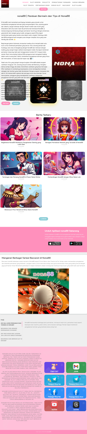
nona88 (25, 2)
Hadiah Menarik (78, 2)
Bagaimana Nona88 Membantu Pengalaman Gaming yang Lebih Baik (21, 143)
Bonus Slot (56, 5)
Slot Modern (35, 2)
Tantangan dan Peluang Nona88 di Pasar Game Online (21, 177)
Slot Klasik (76, 5)
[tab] (11, 324)
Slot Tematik (28, 5)
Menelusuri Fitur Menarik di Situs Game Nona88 (21, 210)
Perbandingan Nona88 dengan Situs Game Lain (64, 177)
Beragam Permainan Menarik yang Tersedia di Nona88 (64, 142)
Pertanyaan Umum (43, 5)
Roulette (46, 2)
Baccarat (66, 5)
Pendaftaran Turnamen (61, 2)
